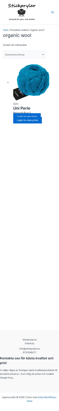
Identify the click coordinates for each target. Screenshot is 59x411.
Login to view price (27, 120)
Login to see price (27, 116)
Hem (5, 30)
